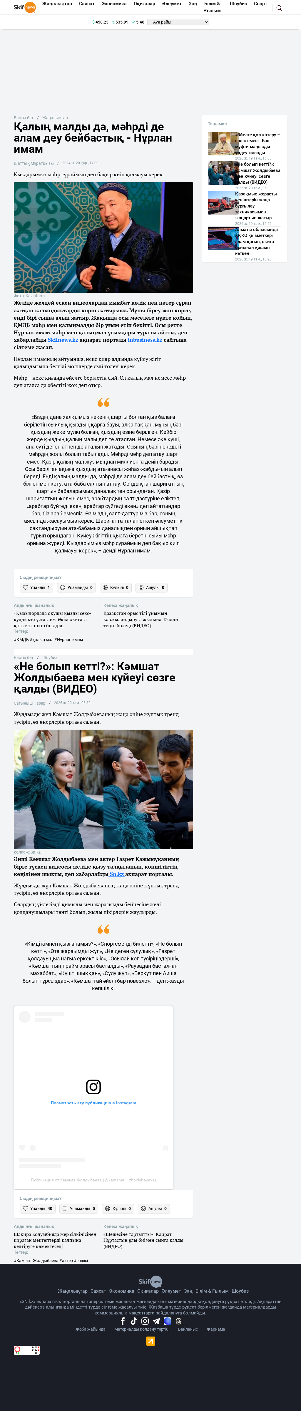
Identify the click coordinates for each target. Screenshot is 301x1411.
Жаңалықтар (55, 117)
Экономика (121, 1291)
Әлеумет (171, 1291)
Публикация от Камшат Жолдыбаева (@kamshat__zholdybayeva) (93, 1180)
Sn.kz (116, 873)
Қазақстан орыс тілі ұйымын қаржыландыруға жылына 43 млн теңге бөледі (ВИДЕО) (140, 619)
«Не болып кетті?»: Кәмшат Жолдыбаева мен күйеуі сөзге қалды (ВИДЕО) (257, 173)
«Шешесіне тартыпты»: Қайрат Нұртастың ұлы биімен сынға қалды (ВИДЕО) (143, 1240)
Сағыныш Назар (30, 703)
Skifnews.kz (63, 339)
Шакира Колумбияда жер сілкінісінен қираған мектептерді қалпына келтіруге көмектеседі (55, 1240)
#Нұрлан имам (68, 639)
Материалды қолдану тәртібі (141, 1329)
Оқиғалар (148, 1291)
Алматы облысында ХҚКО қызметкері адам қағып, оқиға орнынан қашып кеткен (256, 241)
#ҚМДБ (21, 639)
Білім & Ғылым (212, 1291)
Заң (188, 1291)
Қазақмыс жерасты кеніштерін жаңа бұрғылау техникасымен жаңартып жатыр (256, 206)
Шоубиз (49, 657)
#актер (66, 1260)
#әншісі (81, 1260)
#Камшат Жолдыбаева (36, 1260)
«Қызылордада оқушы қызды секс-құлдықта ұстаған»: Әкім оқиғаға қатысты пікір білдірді (52, 619)
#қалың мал (41, 639)
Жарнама (216, 1329)
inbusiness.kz (145, 339)
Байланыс (188, 1329)
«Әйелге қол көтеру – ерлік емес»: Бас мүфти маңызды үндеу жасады (257, 143)
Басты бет (24, 117)
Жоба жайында (91, 1329)
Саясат (98, 1291)
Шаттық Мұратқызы (34, 163)
